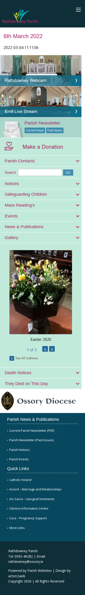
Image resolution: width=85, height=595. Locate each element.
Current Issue (35, 130)
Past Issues (54, 130)
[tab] (40, 161)
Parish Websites (39, 570)
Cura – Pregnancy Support (28, 518)
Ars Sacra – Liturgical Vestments (32, 499)
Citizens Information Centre (28, 508)
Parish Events (19, 459)
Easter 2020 (40, 339)
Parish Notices (19, 449)
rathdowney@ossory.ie (25, 561)
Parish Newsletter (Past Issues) (31, 440)
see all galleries (26, 358)
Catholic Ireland (20, 479)
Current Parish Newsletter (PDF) (31, 430)
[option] (40, 296)
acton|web (16, 576)
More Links (17, 527)
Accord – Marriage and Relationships (35, 489)
